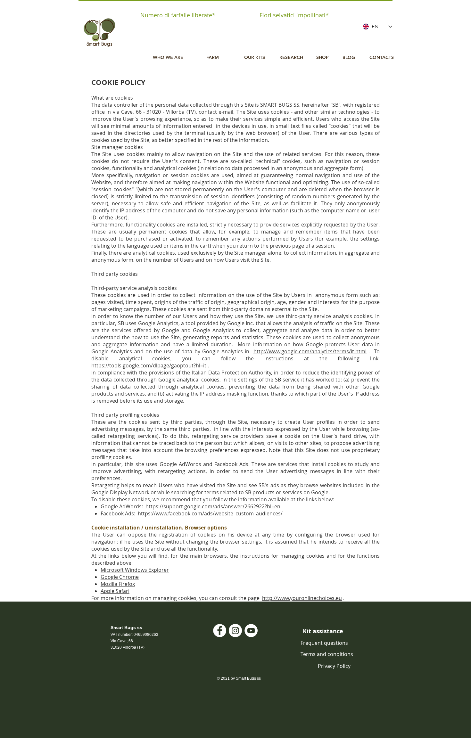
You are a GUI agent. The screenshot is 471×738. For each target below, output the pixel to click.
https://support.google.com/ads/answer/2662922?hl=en (212, 506)
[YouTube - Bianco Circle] (251, 630)
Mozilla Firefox (118, 583)
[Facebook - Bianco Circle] (219, 630)
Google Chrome (120, 576)
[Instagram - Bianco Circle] (235, 630)
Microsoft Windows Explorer (135, 569)
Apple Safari (115, 590)
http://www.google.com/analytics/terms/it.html (310, 351)
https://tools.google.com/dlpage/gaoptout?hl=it (148, 365)
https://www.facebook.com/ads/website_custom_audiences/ (210, 513)
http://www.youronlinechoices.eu (302, 598)
